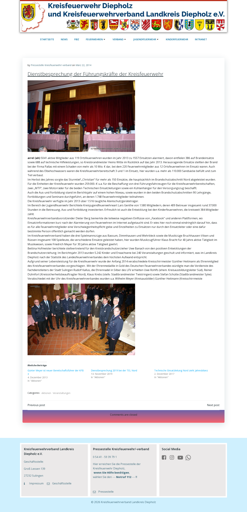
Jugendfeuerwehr (144, 39)
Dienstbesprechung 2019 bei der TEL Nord (114, 370)
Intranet (201, 39)
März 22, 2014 (83, 65)
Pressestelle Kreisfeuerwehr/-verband (51, 65)
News (64, 39)
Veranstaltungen (61, 393)
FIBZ (76, 39)
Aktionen (46, 393)
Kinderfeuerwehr (177, 39)
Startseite (47, 39)
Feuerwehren (94, 39)
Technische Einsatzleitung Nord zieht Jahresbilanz (181, 370)
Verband (118, 39)
